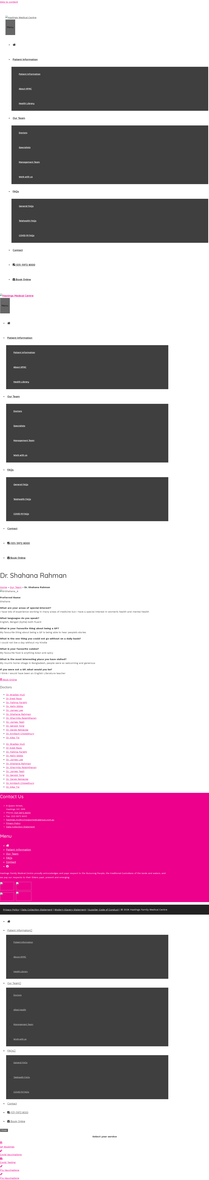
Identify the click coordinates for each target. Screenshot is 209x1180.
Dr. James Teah (15, 722)
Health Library (26, 103)
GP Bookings (7, 1146)
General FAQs (26, 206)
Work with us (26, 176)
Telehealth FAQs (27, 220)
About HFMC (25, 88)
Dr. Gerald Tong (15, 725)
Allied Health (19, 1009)
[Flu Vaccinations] (1, 1166)
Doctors (23, 132)
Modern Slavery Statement (70, 909)
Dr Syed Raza (14, 698)
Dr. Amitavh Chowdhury (20, 733)
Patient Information (25, 59)
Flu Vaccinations (9, 1170)
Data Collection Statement (20, 827)
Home (3, 587)
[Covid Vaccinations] (1, 1150)
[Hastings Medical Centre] (17, 295)
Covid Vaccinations (11, 1154)
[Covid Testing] (1, 1158)
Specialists (24, 147)
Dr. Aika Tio (12, 737)
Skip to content (9, 1)
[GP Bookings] (1, 1142)
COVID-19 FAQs (26, 235)
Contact (18, 250)
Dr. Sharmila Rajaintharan (21, 718)
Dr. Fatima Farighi (16, 702)
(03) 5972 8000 (22, 812)
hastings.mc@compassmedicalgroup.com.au (30, 819)
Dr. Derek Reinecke (17, 729)
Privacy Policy (13, 823)
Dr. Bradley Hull (15, 694)
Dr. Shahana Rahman (18, 714)
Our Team (19, 118)
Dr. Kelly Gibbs (14, 706)
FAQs (16, 191)
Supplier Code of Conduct (103, 909)
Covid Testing (8, 1162)
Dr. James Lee (14, 710)
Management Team (29, 162)
